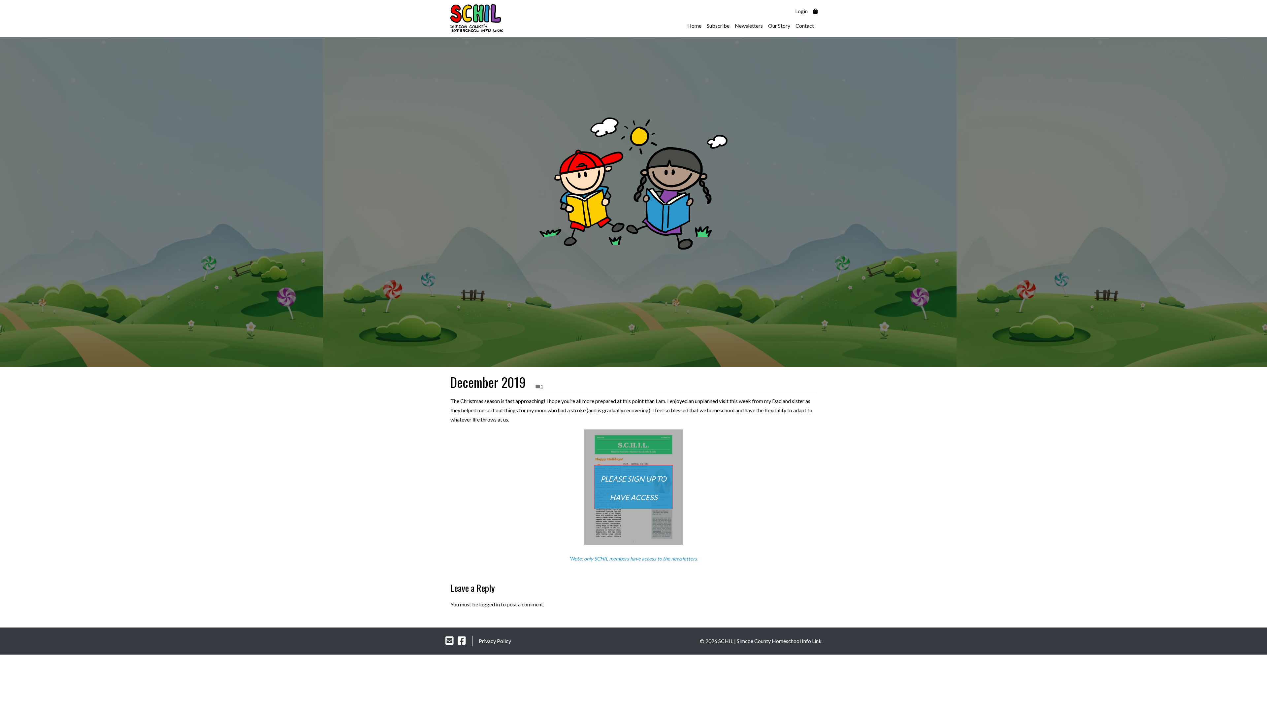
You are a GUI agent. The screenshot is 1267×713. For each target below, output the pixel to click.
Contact (805, 25)
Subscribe (718, 25)
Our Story (779, 25)
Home (694, 25)
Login (801, 11)
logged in (489, 604)
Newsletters (749, 25)
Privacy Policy (495, 641)
